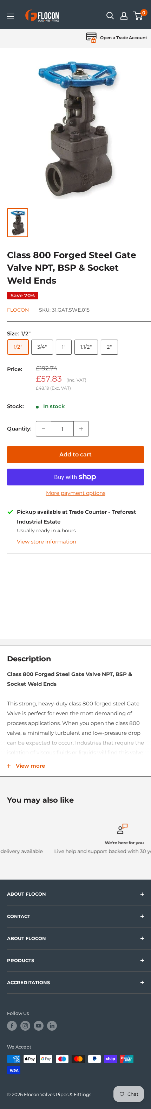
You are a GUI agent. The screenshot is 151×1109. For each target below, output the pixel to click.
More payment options (75, 493)
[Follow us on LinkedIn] (52, 1026)
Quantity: (19, 428)
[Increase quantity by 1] (81, 428)
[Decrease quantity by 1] (43, 428)
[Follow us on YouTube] (39, 1026)
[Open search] (110, 16)
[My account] (123, 16)
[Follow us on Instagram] (25, 1026)
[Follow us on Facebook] (12, 1026)
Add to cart (75, 454)
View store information (46, 541)
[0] (138, 16)
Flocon (18, 310)
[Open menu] (10, 16)
